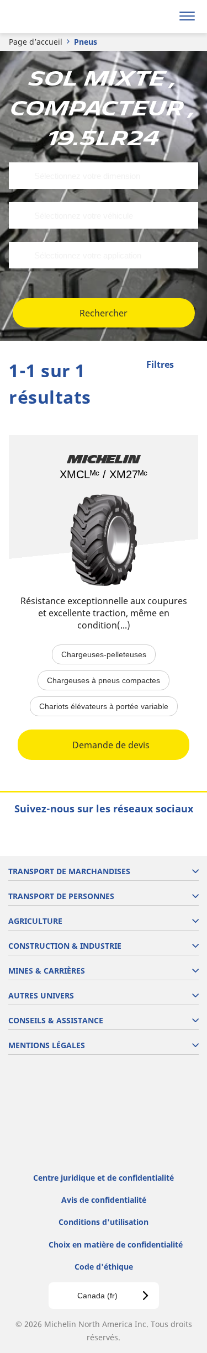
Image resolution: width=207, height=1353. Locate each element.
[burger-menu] (187, 16)
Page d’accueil (35, 41)
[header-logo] (52, 16)
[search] (161, 16)
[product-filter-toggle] (190, 365)
